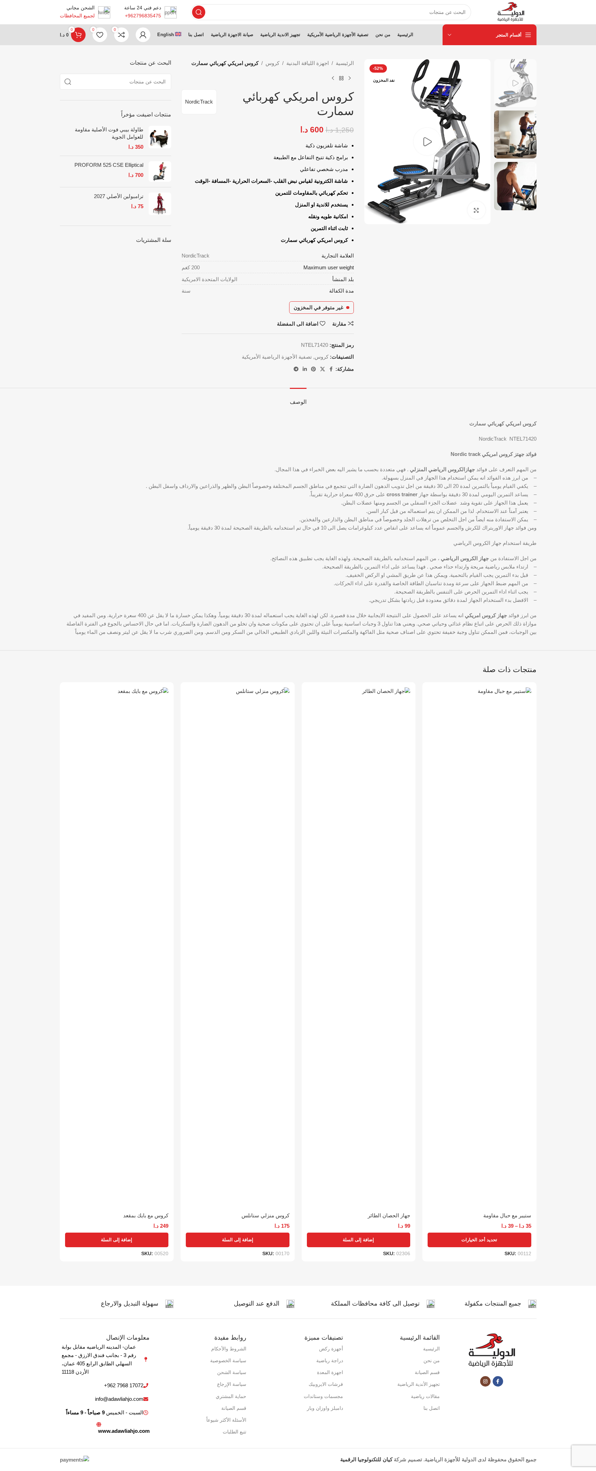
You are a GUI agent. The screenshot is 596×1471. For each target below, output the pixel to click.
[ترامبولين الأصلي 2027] (160, 204)
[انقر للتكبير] (476, 210)
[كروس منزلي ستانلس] (237, 948)
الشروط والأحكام (228, 1348)
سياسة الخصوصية (228, 1360)
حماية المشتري (231, 1396)
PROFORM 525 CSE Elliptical (108, 165)
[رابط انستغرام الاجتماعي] (485, 1381)
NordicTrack (199, 102)
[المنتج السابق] (349, 78)
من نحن (431, 1360)
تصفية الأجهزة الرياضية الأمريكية (277, 357)
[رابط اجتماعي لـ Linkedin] (305, 369)
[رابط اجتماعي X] (322, 369)
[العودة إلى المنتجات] (341, 78)
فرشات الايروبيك (326, 1384)
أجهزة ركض (331, 1348)
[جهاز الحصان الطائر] (359, 948)
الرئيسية (345, 63)
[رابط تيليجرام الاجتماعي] (296, 369)
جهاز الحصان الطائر (389, 1215)
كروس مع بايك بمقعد (145, 1215)
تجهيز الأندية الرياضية (418, 1384)
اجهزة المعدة (330, 1372)
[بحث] (198, 12)
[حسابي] (143, 35)
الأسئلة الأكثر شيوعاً (226, 1420)
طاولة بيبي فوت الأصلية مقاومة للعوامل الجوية (109, 133)
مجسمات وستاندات (323, 1396)
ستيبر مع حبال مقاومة (507, 1215)
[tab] (298, 398)
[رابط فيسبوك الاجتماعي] (331, 369)
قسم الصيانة (427, 1372)
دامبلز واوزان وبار (325, 1408)
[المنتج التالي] (333, 78)
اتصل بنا (431, 1408)
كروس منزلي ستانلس (265, 1215)
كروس (272, 63)
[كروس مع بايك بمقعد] (117, 948)
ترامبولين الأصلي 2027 (118, 196)
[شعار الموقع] (510, 12)
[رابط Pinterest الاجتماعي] (313, 369)
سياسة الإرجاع (231, 1384)
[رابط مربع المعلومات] (150, 12)
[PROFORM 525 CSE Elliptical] (160, 171)
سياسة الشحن (231, 1372)
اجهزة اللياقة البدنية (307, 63)
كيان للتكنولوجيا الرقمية (366, 1459)
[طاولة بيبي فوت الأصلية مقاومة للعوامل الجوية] (160, 138)
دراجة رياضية (329, 1360)
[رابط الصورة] (492, 1351)
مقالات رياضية (425, 1396)
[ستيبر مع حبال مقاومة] (479, 948)
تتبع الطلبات (234, 1432)
